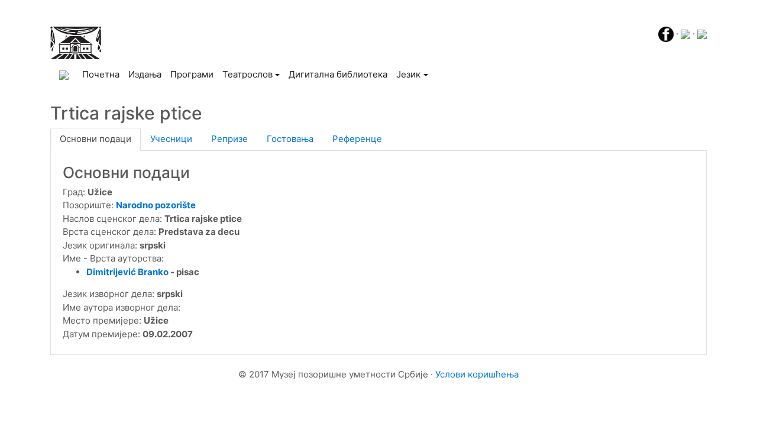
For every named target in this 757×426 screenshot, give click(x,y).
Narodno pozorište (156, 205)
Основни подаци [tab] (95, 138)
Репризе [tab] (229, 138)
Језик (408, 74)
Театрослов (247, 74)
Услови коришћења (477, 374)
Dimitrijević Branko (127, 271)
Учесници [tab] (171, 138)
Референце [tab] (357, 138)
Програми (191, 74)
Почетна (103, 74)
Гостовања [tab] (290, 138)
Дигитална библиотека (338, 74)
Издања (144, 74)
